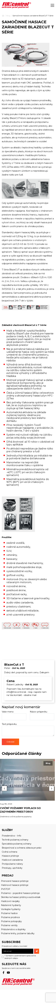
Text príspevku (9, 724)
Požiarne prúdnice (10, 917)
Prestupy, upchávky (12, 868)
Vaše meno (8, 711)
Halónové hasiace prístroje (14, 885)
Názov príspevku (38, 711)
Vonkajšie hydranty (10, 909)
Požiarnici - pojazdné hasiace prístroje (20, 893)
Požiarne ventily (9, 925)
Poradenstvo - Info (11, 835)
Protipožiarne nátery (12, 864)
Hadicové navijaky (10, 901)
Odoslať (10, 742)
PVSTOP (5, 889)
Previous (4, 788)
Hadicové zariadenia (12, 860)
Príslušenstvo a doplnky (13, 929)
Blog (8, 15)
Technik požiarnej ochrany (15, 839)
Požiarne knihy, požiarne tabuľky (17, 933)
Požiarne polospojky (11, 921)
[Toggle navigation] (52, 5)
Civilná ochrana (9, 851)
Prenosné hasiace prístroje (15, 881)
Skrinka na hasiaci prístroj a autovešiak (20, 897)
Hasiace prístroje (10, 855)
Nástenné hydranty (11, 905)
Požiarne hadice (9, 913)
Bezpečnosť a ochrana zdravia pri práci (21, 847)
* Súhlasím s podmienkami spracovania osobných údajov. (20, 957)
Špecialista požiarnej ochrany (16, 843)
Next (51, 788)
